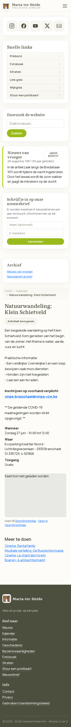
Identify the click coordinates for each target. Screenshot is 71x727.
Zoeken (16, 133)
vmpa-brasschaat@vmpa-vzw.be (31, 396)
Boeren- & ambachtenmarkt (25, 560)
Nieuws (7, 627)
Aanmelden (35, 241)
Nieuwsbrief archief (19, 276)
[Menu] (65, 6)
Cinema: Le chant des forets (25, 555)
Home (8, 291)
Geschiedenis (12, 645)
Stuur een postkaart (17, 668)
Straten (7, 663)
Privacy (7, 697)
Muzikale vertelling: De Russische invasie (34, 550)
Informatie (9, 639)
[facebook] (24, 26)
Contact (8, 691)
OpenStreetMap (25, 521)
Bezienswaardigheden (18, 651)
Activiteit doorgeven (20, 321)
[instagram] (12, 26)
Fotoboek (9, 657)
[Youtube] (35, 26)
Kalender (22, 291)
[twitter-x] (47, 26)
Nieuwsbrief (11, 674)
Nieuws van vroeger (20, 271)
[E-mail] (59, 26)
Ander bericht (53, 154)
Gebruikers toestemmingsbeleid (26, 703)
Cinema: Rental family (20, 546)
